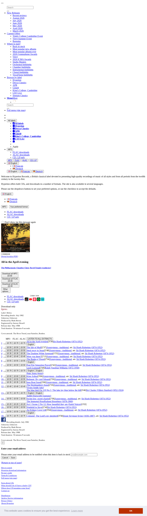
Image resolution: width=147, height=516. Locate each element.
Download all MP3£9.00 (9, 275)
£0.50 (9, 347)
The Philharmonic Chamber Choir (15, 268)
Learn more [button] (77, 511)
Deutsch (19, 168)
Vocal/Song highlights (23, 75)
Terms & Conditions (9, 475)
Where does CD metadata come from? (15, 488)
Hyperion (17, 80)
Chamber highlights (21, 67)
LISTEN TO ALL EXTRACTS (40, 339)
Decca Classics (19, 82)
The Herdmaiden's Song (38, 385)
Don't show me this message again (20, 222)
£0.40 (9, 356)
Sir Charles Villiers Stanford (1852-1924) (105, 390)
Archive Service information (12, 498)
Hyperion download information (13, 470)
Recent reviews (20, 15)
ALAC (24, 160)
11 (2, 382)
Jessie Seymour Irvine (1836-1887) (79, 416)
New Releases (13, 13)
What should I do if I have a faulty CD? (16, 485)
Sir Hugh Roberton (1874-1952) (68, 341)
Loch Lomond (33, 368)
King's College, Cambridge (25, 90)
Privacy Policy (6, 501)
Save (13, 458)
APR (15, 85)
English (13, 171)
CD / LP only (19, 157)
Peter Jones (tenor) (35, 373)
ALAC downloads (21, 155)
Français (19, 166)
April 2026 (18, 28)
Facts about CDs (7, 483)
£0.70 (9, 343)
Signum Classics (20, 95)
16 (2, 407)
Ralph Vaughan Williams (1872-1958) (62, 368)
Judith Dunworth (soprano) (39, 396)
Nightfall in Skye (34, 407)
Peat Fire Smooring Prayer (39, 365)
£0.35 (9, 353)
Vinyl (15, 57)
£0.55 (9, 361)
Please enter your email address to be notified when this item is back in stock (35, 454)
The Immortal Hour (35, 401)
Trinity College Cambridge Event (28, 36)
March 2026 (18, 31)
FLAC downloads (21, 152)
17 (2, 411)
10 (2, 379)
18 (2, 416)
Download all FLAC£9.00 (10, 280)
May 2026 (17, 26)
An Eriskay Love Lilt (36, 410)
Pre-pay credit (6, 473)
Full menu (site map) (16, 110)
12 (2, 386)
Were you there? (34, 356)
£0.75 (9, 416)
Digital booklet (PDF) (9, 256)
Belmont (38, 379)
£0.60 (9, 376)
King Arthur (32, 376)
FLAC (17, 160)
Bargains (17, 41)
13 (2, 393)
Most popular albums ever (24, 51)
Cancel (5, 458)
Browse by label (14, 77)
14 (2, 398)
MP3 (10, 149)
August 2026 (18, 18)
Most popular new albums (24, 49)
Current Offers (13, 33)
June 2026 (17, 23)
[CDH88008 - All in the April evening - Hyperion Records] (15, 251)
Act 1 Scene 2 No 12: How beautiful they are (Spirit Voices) (54, 404)
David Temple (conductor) (40, 268)
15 (2, 404)
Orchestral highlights (22, 64)
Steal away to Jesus (35, 350)
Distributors (5, 495)
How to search (6, 468)
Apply (15, 146)
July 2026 (17, 20)
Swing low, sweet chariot (38, 398)
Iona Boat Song (34, 382)
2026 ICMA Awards (22, 59)
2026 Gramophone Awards (25, 54)
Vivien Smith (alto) (35, 387)
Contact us (5, 491)
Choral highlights (20, 72)
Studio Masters (19, 62)
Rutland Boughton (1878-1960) (58, 401)
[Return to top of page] (11, 462)
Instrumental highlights (23, 69)
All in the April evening (37, 341)
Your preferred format (19, 207)
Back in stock (19, 46)
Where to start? (14, 44)
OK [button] (130, 511)
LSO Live (17, 93)
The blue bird (54, 390)
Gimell (16, 88)
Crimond (42, 416)
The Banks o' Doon (35, 359)
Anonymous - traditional (58, 347)
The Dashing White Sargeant (40, 353)
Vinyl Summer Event (22, 38)
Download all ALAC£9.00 (10, 285)
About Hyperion (7, 503)
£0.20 (9, 404)
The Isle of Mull (34, 347)
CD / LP (33, 160)
